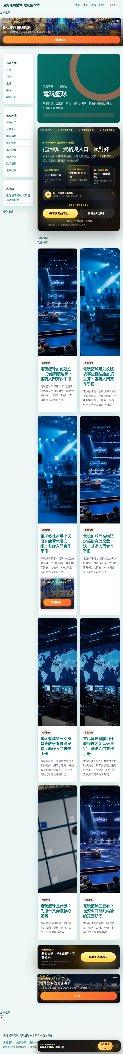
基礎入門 (11, 122)
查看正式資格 (98, 956)
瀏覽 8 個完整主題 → (54, 115)
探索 (77, 5)
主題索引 (8, 1042)
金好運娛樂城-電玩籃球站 (21, 5)
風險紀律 (11, 149)
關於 (101, 5)
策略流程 (11, 143)
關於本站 (34, 1042)
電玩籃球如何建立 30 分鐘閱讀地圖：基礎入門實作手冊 (56, 374)
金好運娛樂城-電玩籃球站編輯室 (18, 197)
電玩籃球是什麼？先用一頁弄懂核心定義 (56, 911)
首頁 (8, 69)
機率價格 (11, 136)
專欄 (93, 5)
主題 (85, 5)
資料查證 (11, 129)
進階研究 (11, 170)
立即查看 (105, 1045)
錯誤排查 (11, 156)
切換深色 (113, 5)
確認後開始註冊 (60, 213)
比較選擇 (11, 163)
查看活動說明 (97, 213)
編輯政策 (11, 97)
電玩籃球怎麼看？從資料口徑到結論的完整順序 (98, 911)
